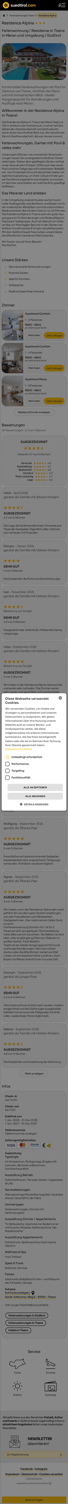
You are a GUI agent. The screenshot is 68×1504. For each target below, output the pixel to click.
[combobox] (60, 698)
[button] (34, 804)
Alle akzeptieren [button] (35, 787)
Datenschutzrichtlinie (18, 749)
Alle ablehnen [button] (35, 796)
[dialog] (34, 752)
